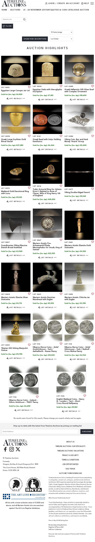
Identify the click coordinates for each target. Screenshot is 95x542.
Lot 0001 (5, 87)
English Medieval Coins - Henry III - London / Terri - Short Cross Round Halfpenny (70, 401)
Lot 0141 (37, 136)
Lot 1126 (60, 396)
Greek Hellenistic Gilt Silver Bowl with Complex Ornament (79, 90)
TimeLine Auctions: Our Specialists (70, 446)
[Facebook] (5, 449)
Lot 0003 (37, 86)
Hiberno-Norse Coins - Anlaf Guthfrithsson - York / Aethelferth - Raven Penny (46, 349)
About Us (70, 442)
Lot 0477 (69, 189)
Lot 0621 (69, 242)
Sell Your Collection (55, 529)
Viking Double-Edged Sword (77, 192)
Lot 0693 (5, 345)
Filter (8, 26)
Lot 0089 (69, 86)
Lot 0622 (5, 294)
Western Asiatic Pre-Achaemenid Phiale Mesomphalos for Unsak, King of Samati (47, 246)
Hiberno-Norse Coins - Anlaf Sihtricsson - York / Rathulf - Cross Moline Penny (78, 349)
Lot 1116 (12, 397)
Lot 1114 (68, 344)
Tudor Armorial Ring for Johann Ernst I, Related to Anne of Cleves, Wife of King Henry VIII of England (47, 192)
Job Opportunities (70, 464)
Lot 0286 (69, 136)
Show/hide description (35, 39)
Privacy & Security (70, 455)
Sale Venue (70, 469)
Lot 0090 (5, 136)
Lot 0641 (37, 294)
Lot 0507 (5, 242)
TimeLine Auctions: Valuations (70, 451)
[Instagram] (11, 449)
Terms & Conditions (70, 460)
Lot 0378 (5, 188)
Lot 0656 (69, 294)
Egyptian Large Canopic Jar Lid (15, 91)
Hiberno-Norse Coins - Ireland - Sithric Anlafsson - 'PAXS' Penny (23, 401)
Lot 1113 (36, 344)
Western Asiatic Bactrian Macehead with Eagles (44, 298)
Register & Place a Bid (56, 527)
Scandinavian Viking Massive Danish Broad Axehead (14, 246)
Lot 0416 (37, 186)
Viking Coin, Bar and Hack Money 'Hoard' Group (76, 140)
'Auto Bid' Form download (70, 473)
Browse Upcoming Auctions (58, 525)
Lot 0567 (37, 240)
